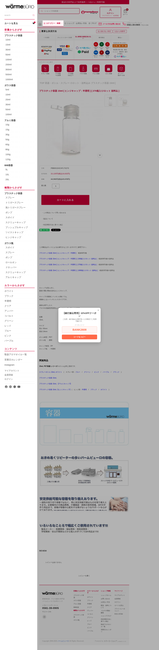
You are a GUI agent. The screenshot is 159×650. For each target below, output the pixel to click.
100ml (8, 59)
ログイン (8, 379)
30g (7, 134)
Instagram (9, 365)
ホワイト (8, 291)
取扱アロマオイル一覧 (15, 354)
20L (7, 179)
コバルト (8, 316)
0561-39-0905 (133, 25)
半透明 (7, 301)
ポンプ (8, 212)
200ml (8, 64)
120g (7, 159)
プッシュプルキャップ (16, 227)
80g (7, 149)
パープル (8, 340)
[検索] (34, 15)
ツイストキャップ (14, 232)
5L (6, 169)
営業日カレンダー (13, 359)
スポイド (9, 217)
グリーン (8, 321)
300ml (8, 69)
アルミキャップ (13, 277)
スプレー (9, 197)
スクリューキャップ (15, 222)
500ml (8, 74)
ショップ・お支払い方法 (77, 23)
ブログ (94, 23)
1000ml (9, 79)
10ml (7, 39)
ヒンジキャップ (13, 237)
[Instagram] (10, 386)
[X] (14, 386)
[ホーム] (40, 24)
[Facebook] (6, 386)
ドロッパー (11, 267)
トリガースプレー (14, 202)
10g (7, 124)
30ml (7, 49)
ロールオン (11, 262)
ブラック (8, 296)
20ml (7, 99)
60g (7, 144)
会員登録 (8, 375)
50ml (7, 54)
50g (7, 139)
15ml (7, 44)
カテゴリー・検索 (53, 23)
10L (7, 174)
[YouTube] (19, 386)
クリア (7, 306)
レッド (7, 326)
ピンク (7, 335)
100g (7, 154)
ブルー (7, 331)
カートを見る (19, 23)
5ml (7, 89)
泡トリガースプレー (15, 207)
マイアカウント (11, 370)
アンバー (8, 311)
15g (7, 129)
